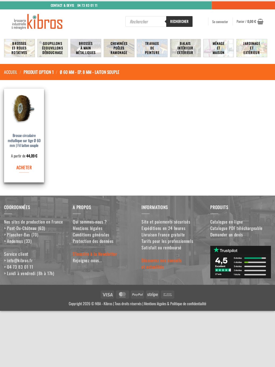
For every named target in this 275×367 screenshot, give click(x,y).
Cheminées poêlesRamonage (119, 48)
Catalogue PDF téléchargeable (236, 228)
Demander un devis (226, 234)
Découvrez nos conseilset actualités (162, 263)
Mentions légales (87, 228)
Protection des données (93, 241)
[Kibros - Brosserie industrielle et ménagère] (48, 21)
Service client (16, 254)
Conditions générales (91, 234)
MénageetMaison (219, 48)
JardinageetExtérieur (251, 48)
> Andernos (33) (18, 241)
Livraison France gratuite (163, 234)
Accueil (10, 72)
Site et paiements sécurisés (166, 221)
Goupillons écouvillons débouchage (52, 48)
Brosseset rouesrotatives (19, 48)
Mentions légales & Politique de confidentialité (175, 303)
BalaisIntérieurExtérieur (185, 48)
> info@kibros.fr (18, 260)
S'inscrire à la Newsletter (95, 254)
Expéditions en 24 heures (163, 228)
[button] (250, 21)
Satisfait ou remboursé (162, 247)
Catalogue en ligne (226, 221)
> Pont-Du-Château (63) (24, 228)
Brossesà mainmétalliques (86, 48)
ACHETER (24, 167)
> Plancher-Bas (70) (21, 234)
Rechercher (179, 21)
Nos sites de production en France (33, 221)
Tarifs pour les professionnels (167, 241)
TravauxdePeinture (152, 48)
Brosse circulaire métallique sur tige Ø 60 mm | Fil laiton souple (24, 140)
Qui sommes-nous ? (90, 221)
